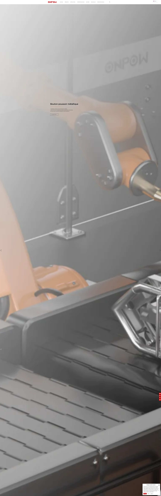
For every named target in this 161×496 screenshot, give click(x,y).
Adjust (152, 493)
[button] (1, 250)
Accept (145, 493)
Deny (148, 493)
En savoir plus (54, 114)
